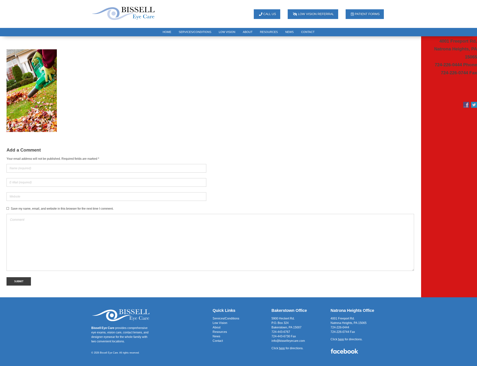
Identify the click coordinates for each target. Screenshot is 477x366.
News (216, 336)
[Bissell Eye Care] (123, 13)
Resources (220, 331)
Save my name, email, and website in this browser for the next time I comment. (62, 208)
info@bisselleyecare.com (288, 340)
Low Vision (220, 322)
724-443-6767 (280, 331)
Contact (218, 340)
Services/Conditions (226, 318)
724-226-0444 (340, 327)
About (216, 327)
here (341, 339)
